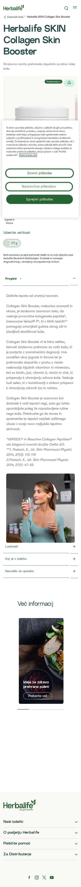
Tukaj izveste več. (28, 155)
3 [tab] (46, 709)
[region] (40, 169)
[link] (75, 7)
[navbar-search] (66, 8)
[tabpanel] (41, 661)
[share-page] (69, 83)
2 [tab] (34, 709)
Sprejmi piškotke (39, 199)
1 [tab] (23, 709)
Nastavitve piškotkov (39, 186)
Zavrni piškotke (39, 173)
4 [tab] (58, 709)
